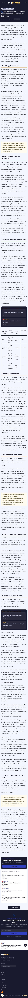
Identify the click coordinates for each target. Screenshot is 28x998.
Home (2, 972)
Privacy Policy (4, 985)
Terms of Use (3, 987)
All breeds (4, 2)
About (2, 977)
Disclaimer (3, 989)
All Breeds (3, 974)
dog (14, 2)
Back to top (15, 907)
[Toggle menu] (26, 3)
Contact (3, 979)
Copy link (18, 19)
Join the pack (14, 866)
